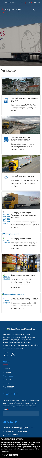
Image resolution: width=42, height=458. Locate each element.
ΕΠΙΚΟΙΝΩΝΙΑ (9, 387)
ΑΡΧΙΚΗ (7, 368)
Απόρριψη (13, 455)
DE (39, 3)
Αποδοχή (5, 455)
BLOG (7, 383)
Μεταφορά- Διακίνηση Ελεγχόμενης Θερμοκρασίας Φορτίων (24, 215)
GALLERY (8, 380)
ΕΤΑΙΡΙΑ (8, 372)
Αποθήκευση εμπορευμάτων (23, 275)
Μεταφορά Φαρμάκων (21, 238)
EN (35, 3)
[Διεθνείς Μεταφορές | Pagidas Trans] (11, 11)
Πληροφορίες (5, 451)
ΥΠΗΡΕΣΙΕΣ (9, 376)
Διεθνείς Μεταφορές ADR (22, 176)
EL (32, 3)
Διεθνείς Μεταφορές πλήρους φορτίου (25, 99)
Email (5, 410)
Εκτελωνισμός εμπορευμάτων (24, 299)
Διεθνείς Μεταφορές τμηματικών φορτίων (20, 138)
